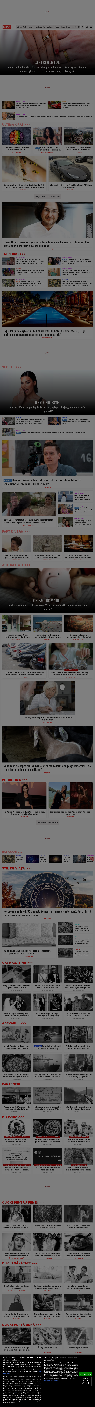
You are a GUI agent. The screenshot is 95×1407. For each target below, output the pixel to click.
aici (16, 1392)
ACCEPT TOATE (85, 1374)
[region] (47, 1381)
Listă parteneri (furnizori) (51, 1380)
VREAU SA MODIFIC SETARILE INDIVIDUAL (86, 1381)
